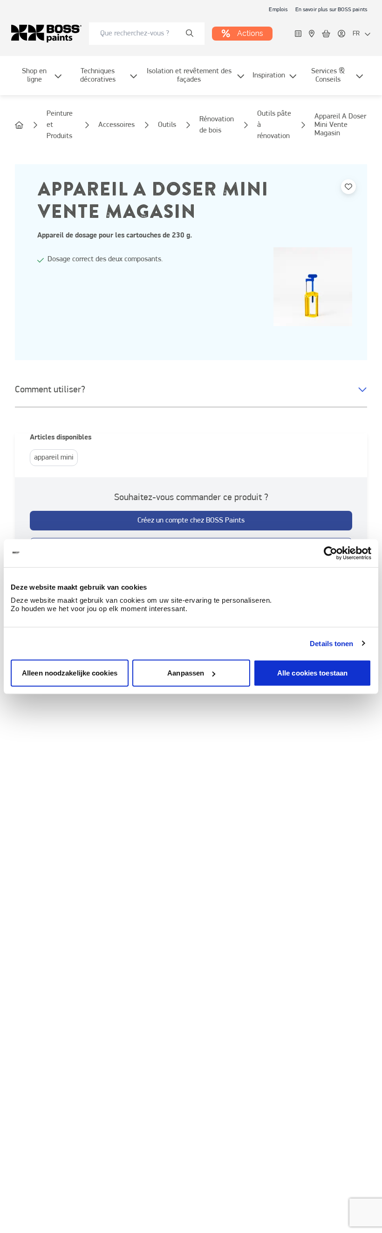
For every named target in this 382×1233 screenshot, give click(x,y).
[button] (191, 390)
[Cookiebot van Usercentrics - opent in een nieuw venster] (330, 553)
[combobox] (147, 33)
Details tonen (331, 643)
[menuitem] (40, 81)
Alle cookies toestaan (312, 673)
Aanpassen (185, 673)
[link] (278, 9)
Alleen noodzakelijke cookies (69, 673)
